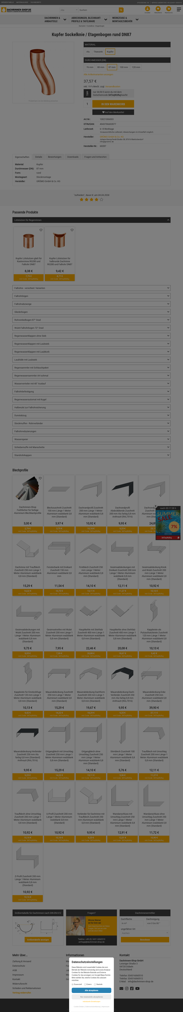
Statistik (99, 984)
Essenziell (78, 984)
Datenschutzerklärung (92, 1007)
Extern (89, 984)
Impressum (105, 1007)
